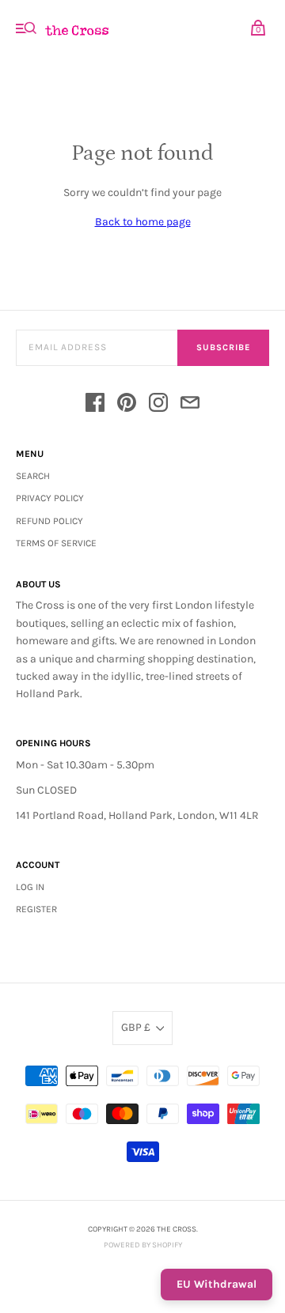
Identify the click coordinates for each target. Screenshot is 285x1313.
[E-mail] (190, 405)
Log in (30, 886)
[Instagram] (158, 405)
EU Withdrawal (216, 1284)
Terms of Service (56, 543)
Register (36, 909)
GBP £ (135, 1027)
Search (33, 475)
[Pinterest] (126, 405)
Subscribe (223, 347)
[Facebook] (95, 405)
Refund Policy (49, 520)
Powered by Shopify (143, 1245)
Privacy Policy (50, 498)
